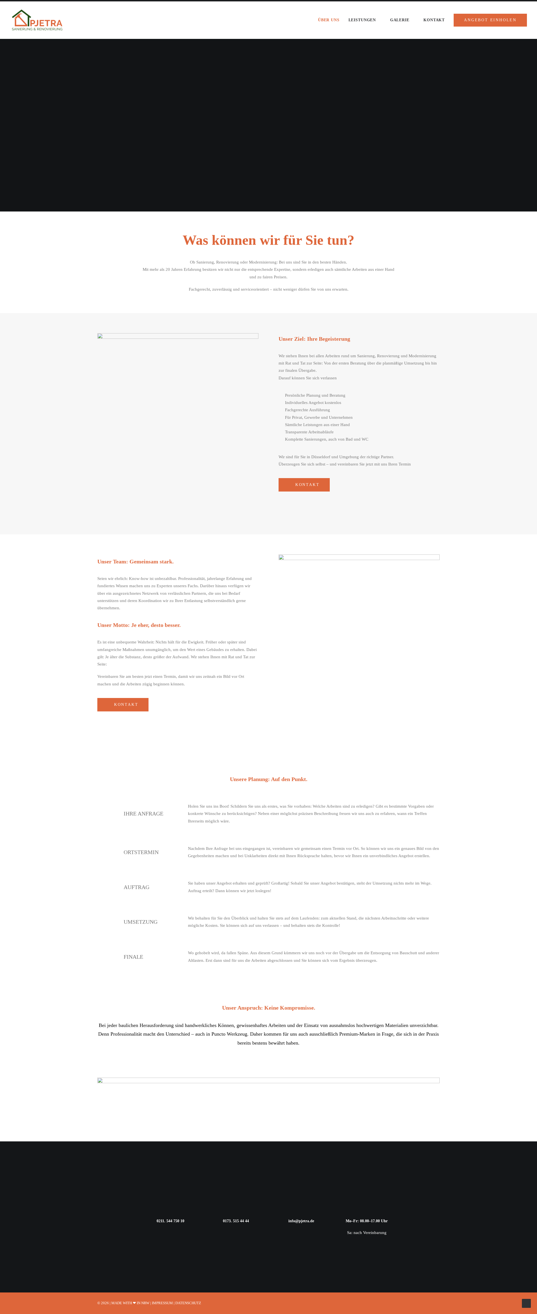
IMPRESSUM (162, 1303)
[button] (105, 816)
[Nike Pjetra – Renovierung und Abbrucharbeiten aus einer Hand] (37, 20)
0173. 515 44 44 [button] (236, 1221)
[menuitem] (330, 20)
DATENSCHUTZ (188, 1303)
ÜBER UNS (329, 20)
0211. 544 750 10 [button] (170, 1221)
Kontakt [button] (307, 485)
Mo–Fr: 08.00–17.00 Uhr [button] (367, 1221)
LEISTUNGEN (362, 20)
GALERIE (399, 20)
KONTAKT (434, 20)
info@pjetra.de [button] (301, 1221)
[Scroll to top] (526, 1303)
